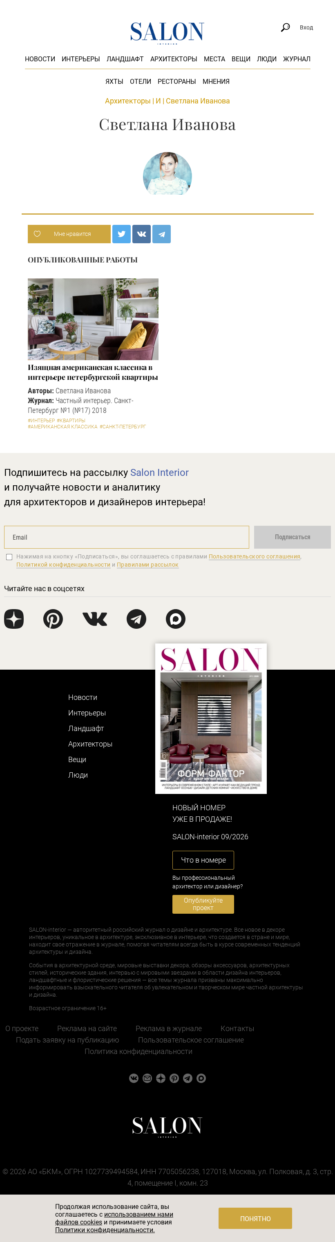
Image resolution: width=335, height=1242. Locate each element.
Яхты (114, 81)
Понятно (255, 1219)
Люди (267, 59)
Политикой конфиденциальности (63, 564)
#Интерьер (41, 420)
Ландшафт (125, 59)
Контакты (238, 1028)
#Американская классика (63, 426)
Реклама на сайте (87, 1028)
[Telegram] (161, 234)
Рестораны (177, 81)
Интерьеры (81, 59)
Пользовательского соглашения (255, 556)
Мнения (216, 81)
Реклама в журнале (169, 1028)
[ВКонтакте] (141, 234)
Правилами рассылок (148, 564)
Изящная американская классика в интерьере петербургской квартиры (93, 372)
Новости (40, 59)
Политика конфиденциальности (138, 1051)
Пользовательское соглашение (191, 1040)
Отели (140, 81)
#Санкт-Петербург (123, 426)
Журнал (296, 59)
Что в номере (203, 860)
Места (214, 59)
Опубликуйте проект (203, 904)
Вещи (241, 59)
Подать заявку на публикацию (67, 1040)
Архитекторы (173, 59)
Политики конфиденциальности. (105, 1230)
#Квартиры (71, 420)
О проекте (21, 1028)
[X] (121, 234)
